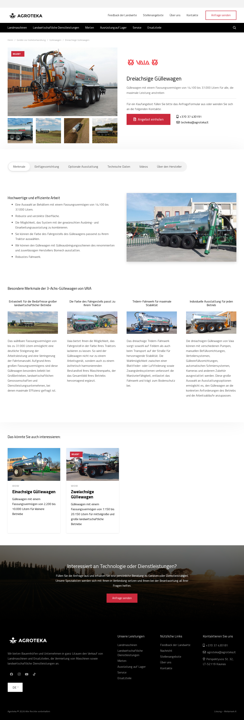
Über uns (165, 662)
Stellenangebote (170, 656)
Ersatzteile (124, 678)
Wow (15, 486)
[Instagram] (19, 674)
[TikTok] (34, 674)
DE (14, 687)
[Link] (26, 15)
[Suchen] (234, 27)
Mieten (121, 660)
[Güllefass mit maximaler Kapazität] (104, 130)
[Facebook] (11, 674)
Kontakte (166, 668)
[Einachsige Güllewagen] (34, 464)
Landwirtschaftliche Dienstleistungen (130, 652)
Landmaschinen (127, 645)
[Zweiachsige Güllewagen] (92, 464)
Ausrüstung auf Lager (131, 666)
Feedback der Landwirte (175, 645)
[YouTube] (26, 674)
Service (122, 672)
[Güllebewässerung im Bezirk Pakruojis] (76, 130)
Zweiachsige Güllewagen (82, 494)
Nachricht (166, 650)
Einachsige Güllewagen (33, 491)
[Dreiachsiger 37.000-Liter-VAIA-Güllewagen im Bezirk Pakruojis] (20, 130)
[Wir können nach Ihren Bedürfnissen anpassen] (48, 130)
